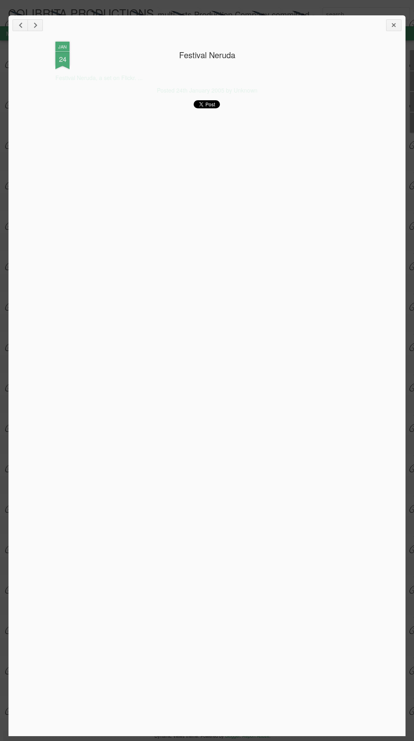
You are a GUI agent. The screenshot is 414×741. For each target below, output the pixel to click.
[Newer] (20, 25)
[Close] (393, 25)
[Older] (35, 25)
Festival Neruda (207, 55)
